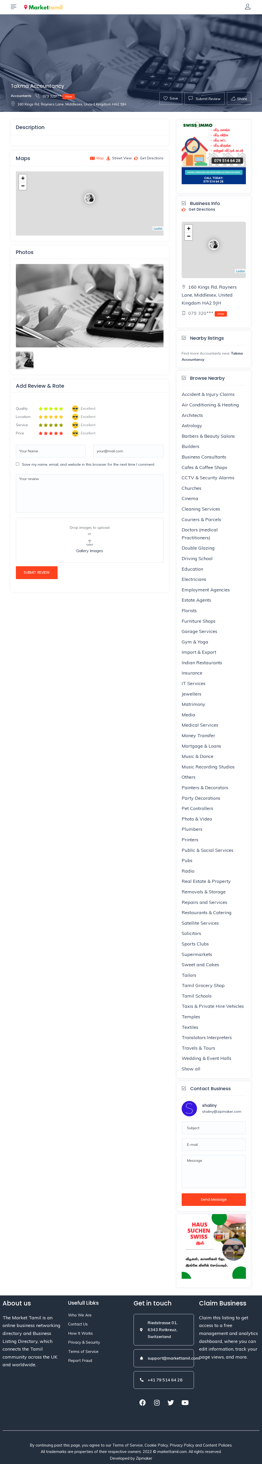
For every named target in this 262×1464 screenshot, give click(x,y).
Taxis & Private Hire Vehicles (213, 1006)
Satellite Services (200, 923)
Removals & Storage (204, 892)
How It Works (80, 1333)
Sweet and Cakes (200, 965)
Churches (191, 488)
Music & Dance (197, 756)
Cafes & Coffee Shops (204, 467)
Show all (191, 1069)
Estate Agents (196, 600)
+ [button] (23, 178)
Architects (192, 415)
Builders (190, 446)
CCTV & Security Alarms (208, 478)
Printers (190, 840)
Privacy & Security (84, 1342)
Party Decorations (201, 798)
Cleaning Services (201, 509)
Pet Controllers (197, 808)
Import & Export (199, 652)
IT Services (193, 683)
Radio (188, 871)
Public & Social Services (207, 850)
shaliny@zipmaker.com (221, 1111)
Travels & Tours (198, 1048)
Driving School (197, 558)
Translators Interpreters (207, 1037)
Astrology (192, 425)
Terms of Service (83, 1351)
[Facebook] (142, 1402)
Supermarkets (197, 954)
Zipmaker (144, 1458)
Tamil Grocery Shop (203, 985)
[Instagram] (156, 1402)
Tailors (189, 975)
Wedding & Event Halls (206, 1058)
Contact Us (78, 1324)
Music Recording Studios (208, 767)
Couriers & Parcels (201, 519)
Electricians (194, 579)
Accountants (21, 95)
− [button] (23, 186)
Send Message (214, 1199)
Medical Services (200, 725)
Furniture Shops (198, 621)
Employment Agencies (206, 590)
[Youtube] (185, 1402)
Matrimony (193, 704)
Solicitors (191, 933)
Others (188, 777)
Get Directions (201, 210)
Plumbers (192, 829)
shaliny (209, 1105)
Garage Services (199, 631)
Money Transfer (198, 735)
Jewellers (191, 694)
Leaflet (158, 228)
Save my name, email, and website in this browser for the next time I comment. (88, 464)
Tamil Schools (197, 996)
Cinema (190, 498)
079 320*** (57, 96)
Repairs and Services (204, 902)
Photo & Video (197, 819)
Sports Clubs (195, 944)
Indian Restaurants (202, 663)
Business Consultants (204, 457)
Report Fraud (80, 1360)
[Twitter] (171, 1402)
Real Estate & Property (206, 881)
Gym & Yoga (195, 642)
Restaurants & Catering (207, 912)
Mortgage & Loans (201, 746)
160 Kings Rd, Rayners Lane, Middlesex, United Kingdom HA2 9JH (71, 104)
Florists (189, 610)
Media (188, 715)
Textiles (190, 1027)
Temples (191, 1017)
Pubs (187, 860)
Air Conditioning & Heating (210, 405)
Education (192, 569)
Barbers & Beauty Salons (208, 436)
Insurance (192, 673)
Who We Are (80, 1315)
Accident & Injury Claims (208, 394)
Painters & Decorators (205, 787)
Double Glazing (198, 548)
